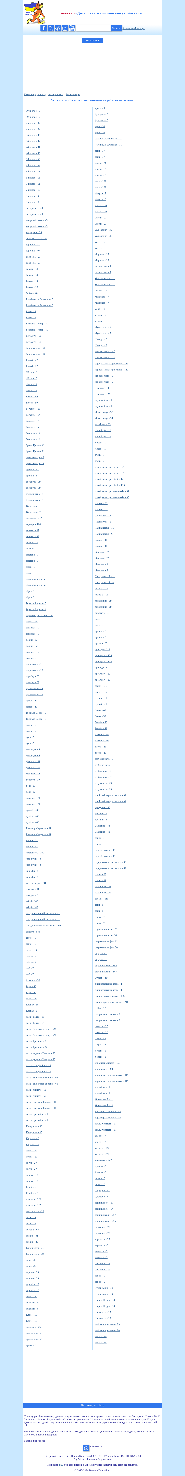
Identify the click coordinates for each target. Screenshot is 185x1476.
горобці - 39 (32, 676)
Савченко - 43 (102, 825)
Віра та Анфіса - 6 (36, 609)
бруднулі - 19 (33, 481)
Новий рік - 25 (103, 430)
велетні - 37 (32, 530)
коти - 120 (31, 1296)
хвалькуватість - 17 (105, 1123)
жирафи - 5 (32, 870)
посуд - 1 (100, 618)
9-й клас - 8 (32, 202)
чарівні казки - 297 (105, 1214)
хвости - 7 (100, 1135)
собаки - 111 (101, 898)
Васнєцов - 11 (33, 506)
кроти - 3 (31, 1345)
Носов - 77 (101, 442)
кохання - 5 (32, 1302)
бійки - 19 (31, 372)
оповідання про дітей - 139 (110, 485)
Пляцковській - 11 (105, 576)
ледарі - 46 (101, 162)
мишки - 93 (101, 290)
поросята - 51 (102, 612)
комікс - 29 (32, 1241)
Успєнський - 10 (104, 1105)
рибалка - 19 (102, 734)
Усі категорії (92, 40)
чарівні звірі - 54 (104, 1208)
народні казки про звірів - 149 (111, 363)
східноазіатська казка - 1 (108, 983)
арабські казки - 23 (36, 238)
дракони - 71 (33, 797)
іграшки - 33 (33, 980)
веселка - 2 (32, 548)
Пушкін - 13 (101, 698)
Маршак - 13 (102, 254)
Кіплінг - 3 (32, 1187)
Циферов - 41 (102, 1190)
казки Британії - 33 (36, 1041)
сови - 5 (99, 904)
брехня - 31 (32, 469)
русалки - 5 (101, 813)
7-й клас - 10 (33, 189)
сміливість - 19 (103, 886)
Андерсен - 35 (34, 232)
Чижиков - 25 (102, 1263)
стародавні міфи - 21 (106, 941)
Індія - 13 (31, 986)
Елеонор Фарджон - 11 (38, 828)
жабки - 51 (32, 840)
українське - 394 (104, 1068)
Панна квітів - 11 (104, 527)
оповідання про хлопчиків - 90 (112, 497)
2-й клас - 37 (33, 122)
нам (61, 1464)
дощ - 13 (31, 785)
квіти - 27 (31, 1162)
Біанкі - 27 (32, 360)
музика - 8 (100, 321)
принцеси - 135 (103, 655)
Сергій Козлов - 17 (105, 850)
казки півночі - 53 (36, 1089)
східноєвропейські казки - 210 (111, 1002)
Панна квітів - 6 (104, 533)
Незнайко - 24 (102, 393)
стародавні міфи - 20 (106, 947)
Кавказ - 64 (32, 1010)
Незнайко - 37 (102, 387)
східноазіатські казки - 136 (110, 995)
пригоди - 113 (102, 649)
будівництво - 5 (34, 493)
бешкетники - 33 (35, 347)
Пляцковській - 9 (104, 582)
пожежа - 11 (101, 588)
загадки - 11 (32, 889)
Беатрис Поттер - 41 (37, 323)
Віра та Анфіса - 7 (36, 603)
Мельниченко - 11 (105, 278)
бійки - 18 (31, 378)
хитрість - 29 (102, 1147)
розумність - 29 (103, 783)
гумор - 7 (31, 724)
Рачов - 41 (100, 710)
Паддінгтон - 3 (103, 515)
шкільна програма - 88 (107, 1330)
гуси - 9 (30, 737)
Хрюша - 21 (101, 1166)
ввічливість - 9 (34, 518)
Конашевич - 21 (35, 1247)
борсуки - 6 (32, 426)
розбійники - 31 (103, 770)
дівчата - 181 (33, 761)
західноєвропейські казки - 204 (43, 925)
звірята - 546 (33, 931)
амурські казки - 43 (37, 220)
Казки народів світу (35, 94)
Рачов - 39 (100, 716)
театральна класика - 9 (107, 1014)
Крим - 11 (31, 1314)
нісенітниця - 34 (104, 418)
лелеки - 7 (100, 169)
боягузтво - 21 (34, 433)
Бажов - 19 (32, 281)
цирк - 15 (100, 1178)
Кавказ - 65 (32, 1004)
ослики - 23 (101, 503)
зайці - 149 (32, 901)
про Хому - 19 (102, 673)
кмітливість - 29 (35, 1211)
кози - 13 (31, 1217)
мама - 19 (100, 241)
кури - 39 (100, 126)
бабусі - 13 (32, 268)
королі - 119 (32, 1284)
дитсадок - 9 (33, 749)
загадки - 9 (32, 895)
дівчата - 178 (33, 767)
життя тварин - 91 (36, 883)
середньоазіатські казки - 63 (110, 862)
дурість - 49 (32, 816)
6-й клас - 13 (33, 171)
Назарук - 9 (101, 339)
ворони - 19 (32, 651)
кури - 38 (100, 132)
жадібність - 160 (35, 852)
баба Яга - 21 (33, 256)
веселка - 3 (32, 542)
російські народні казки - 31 (110, 795)
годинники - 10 (34, 670)
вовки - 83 (32, 639)
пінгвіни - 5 (101, 564)
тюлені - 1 (100, 1050)
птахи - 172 (101, 691)
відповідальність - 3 (37, 579)
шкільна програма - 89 (107, 1324)
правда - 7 (100, 631)
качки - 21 (31, 1150)
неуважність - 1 (103, 400)
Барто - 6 (31, 317)
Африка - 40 (33, 250)
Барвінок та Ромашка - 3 (39, 305)
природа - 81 (102, 667)
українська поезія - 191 (107, 1062)
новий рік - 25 (103, 424)
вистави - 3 (32, 554)
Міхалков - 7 (102, 296)
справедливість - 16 (106, 935)
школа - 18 (101, 1342)
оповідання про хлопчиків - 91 (112, 491)
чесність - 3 (101, 1251)
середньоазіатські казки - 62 (110, 868)
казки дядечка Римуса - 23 (40, 1053)
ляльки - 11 (101, 205)
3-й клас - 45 (33, 135)
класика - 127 (33, 1199)
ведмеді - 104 (33, 524)
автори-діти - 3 (34, 208)
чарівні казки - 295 (105, 1220)
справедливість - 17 (106, 929)
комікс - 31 (32, 1235)
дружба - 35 (32, 810)
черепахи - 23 (102, 1239)
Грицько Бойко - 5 (36, 712)
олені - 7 (99, 454)
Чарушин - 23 (102, 1227)
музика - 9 (100, 314)
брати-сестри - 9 (35, 457)
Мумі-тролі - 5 (103, 327)
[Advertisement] (92, 66)
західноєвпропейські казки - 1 (43, 913)
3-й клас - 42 (33, 141)
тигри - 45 (100, 1038)
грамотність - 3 (34, 688)
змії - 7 (30, 968)
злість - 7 (31, 956)
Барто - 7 (31, 311)
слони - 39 (100, 874)
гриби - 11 (31, 700)
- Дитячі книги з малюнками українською (100, 13)
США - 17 (100, 1008)
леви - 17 (100, 150)
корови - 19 (32, 1272)
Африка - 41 (33, 244)
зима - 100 (31, 949)
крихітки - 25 (33, 1326)
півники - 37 (102, 552)
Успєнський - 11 (104, 1099)
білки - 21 (31, 384)
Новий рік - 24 (103, 436)
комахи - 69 (32, 1229)
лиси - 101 (100, 181)
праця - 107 (101, 643)
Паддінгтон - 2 (103, 521)
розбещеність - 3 (104, 758)
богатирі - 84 (33, 414)
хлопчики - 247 (103, 1160)
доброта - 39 (33, 773)
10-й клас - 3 (33, 110)
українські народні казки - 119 (111, 1075)
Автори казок (55, 94)
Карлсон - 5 (32, 1138)
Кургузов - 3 (101, 114)
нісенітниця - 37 (104, 412)
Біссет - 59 (32, 396)
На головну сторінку (92, 1405)
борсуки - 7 (32, 420)
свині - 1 (99, 837)
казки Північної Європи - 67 (42, 1077)
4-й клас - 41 (33, 147)
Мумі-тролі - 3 (103, 333)
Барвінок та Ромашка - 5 (39, 299)
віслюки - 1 (32, 627)
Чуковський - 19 (104, 1287)
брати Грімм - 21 (35, 445)
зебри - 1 (31, 937)
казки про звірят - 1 (37, 1114)
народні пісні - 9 (104, 375)
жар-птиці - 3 (33, 858)
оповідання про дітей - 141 (110, 479)
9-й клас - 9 (32, 195)
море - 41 (100, 308)
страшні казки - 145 (106, 965)
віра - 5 (30, 591)
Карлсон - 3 (32, 1144)
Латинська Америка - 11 (108, 138)
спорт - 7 (100, 916)
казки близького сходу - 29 (41, 1028)
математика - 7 (103, 266)
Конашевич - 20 (35, 1253)
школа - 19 (101, 1336)
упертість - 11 (102, 1087)
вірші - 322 (32, 621)
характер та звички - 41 (108, 1111)
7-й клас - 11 (33, 183)
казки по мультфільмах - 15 (41, 1101)
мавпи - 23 (101, 217)
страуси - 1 (101, 953)
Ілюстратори (73, 94)
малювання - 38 (103, 235)
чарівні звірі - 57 (104, 1202)
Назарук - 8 (101, 345)
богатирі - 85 (33, 408)
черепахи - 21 (102, 1245)
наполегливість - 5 (105, 351)
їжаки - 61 (31, 998)
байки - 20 (32, 293)
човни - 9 (100, 1275)
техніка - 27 (101, 1026)
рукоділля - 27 (102, 807)
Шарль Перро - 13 (105, 1300)
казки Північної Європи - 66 (42, 1083)
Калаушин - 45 (34, 1126)
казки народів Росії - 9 (38, 1065)
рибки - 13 (100, 746)
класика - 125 (33, 1205)
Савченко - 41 (102, 831)
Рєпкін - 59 (101, 722)
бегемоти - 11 (33, 335)
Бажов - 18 (32, 287)
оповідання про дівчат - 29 (109, 466)
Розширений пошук (134, 28)
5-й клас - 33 (33, 159)
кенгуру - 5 (32, 1174)
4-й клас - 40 (33, 153)
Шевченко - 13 (103, 1312)
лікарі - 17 (100, 193)
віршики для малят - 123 (39, 615)
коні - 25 (31, 1260)
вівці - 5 (30, 566)
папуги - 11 (101, 539)
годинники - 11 (34, 664)
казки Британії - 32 (36, 1047)
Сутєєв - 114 (102, 977)
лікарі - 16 (100, 199)
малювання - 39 (103, 229)
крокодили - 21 (34, 1333)
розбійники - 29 (103, 777)
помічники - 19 (103, 600)
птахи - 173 (101, 685)
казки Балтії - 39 (35, 1016)
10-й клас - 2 (33, 116)
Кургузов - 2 (101, 120)
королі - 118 (32, 1290)
